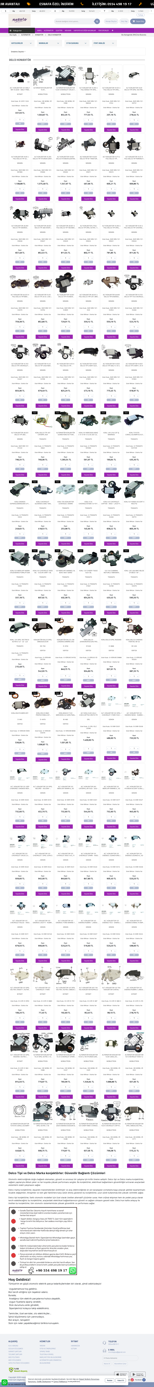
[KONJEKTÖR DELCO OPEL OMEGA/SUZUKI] (42, 627)
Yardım (42, 1345)
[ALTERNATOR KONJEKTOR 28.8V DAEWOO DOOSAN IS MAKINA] (65, 1111)
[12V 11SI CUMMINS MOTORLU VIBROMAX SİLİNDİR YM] (111, 558)
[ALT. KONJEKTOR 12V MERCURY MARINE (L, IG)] (111, 774)
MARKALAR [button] (43, 43)
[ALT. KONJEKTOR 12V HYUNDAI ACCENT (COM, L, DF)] (134, 774)
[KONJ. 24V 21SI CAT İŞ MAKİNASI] (111, 420)
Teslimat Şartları (15, 1354)
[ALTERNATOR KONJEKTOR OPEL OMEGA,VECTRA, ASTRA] (134, 1111)
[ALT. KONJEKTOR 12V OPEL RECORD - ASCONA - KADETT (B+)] (42, 774)
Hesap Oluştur (111, 21)
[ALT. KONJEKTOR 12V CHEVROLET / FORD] (42, 975)
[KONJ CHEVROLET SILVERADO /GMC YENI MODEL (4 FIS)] (42, 489)
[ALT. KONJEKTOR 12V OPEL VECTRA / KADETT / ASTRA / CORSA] (20, 975)
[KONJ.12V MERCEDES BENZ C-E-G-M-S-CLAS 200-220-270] (88, 420)
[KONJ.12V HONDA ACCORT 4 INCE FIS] (134, 489)
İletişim (74, 1348)
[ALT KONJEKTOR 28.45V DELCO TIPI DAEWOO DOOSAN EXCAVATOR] (111, 282)
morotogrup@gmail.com (117, 1352)
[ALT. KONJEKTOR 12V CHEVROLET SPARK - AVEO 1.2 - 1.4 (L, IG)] (88, 841)
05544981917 (113, 1344)
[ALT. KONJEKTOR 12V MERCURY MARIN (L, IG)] (65, 774)
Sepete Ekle (20, 129)
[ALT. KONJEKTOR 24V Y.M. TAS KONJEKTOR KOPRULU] (88, 975)
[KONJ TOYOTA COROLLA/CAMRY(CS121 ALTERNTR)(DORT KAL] (134, 420)
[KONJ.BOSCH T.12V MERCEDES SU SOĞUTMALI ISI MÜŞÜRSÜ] (65, 700)
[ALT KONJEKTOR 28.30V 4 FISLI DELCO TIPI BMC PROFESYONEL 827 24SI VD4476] (20, 282)
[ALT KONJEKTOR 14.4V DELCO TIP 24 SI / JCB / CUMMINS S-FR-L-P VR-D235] (42, 282)
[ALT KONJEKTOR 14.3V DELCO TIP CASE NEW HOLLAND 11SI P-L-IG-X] (42, 351)
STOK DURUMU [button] (72, 43)
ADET (43, 124)
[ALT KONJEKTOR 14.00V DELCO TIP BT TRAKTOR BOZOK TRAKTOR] (88, 144)
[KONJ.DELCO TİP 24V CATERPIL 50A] (42, 420)
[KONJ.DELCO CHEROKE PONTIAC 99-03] (134, 627)
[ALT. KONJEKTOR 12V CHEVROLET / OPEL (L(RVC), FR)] (42, 841)
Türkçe (140, 15)
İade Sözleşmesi (14, 1360)
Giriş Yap (124, 21)
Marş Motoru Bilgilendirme (50, 1357)
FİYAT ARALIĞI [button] (99, 43)
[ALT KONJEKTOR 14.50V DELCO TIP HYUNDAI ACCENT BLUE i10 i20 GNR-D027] (65, 282)
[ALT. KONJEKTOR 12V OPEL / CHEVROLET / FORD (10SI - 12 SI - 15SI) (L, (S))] (111, 700)
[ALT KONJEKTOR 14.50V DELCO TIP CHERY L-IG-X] (134, 351)
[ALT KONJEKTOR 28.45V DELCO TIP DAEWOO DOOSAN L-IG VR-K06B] (20, 213)
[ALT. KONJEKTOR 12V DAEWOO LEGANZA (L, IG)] (134, 841)
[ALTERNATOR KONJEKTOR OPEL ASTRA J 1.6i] (42, 1111)
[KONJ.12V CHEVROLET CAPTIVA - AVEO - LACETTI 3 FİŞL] (111, 489)
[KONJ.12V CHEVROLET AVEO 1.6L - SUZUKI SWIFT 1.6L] (42, 558)
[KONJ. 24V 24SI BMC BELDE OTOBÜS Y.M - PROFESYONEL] (134, 558)
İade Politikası (13, 1357)
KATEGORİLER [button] (17, 43)
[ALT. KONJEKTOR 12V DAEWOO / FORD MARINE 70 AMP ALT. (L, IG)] (65, 908)
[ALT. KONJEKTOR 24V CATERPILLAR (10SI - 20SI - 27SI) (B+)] (88, 774)
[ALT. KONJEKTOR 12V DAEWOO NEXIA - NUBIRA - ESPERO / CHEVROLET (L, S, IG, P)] (134, 700)
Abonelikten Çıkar (120, 1364)
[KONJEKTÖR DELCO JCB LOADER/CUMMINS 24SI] (65, 627)
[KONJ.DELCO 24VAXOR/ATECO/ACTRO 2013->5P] (88, 627)
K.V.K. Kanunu (13, 1345)
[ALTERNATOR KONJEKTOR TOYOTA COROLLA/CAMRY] (20, 1111)
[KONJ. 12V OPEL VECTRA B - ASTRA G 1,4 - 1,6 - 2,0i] (20, 627)
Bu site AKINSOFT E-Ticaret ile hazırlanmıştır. (25, 1384)
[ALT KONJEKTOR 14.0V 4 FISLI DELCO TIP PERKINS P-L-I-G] (134, 144)
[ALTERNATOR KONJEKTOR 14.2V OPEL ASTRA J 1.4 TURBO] (42, 1042)
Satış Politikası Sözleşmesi (18, 1363)
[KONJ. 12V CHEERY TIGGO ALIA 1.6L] (88, 558)
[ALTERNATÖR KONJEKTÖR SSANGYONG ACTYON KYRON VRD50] (65, 420)
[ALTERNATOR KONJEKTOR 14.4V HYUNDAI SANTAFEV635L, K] (42, 75)
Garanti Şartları (15, 1351)
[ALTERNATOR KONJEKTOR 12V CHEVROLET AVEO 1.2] (134, 1042)
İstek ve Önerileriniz (48, 1348)
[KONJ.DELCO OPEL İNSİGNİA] (111, 627)
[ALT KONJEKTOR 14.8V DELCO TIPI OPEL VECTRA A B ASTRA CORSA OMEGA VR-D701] (134, 75)
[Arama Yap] (97, 21)
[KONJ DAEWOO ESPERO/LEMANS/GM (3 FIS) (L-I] (20, 489)
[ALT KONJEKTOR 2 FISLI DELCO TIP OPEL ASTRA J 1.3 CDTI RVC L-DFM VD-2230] (88, 213)
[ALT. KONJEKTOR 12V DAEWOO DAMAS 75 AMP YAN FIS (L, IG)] (134, 908)
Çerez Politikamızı (60, 1381)
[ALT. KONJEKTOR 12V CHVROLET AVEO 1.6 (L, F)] (65, 841)
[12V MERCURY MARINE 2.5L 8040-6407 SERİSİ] (65, 558)
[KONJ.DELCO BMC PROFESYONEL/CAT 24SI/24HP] (42, 700)
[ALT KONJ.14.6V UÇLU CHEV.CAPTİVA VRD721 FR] (88, 700)
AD (20, 123)
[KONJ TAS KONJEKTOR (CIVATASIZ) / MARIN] (65, 489)
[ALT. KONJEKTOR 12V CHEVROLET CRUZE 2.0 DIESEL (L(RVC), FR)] (20, 841)
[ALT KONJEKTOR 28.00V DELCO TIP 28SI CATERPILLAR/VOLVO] (20, 420)
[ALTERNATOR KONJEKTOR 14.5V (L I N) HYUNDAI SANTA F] (88, 1042)
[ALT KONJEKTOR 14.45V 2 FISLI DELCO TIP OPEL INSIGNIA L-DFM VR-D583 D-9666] (111, 213)
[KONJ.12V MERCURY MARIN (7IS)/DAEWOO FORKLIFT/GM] (20, 558)
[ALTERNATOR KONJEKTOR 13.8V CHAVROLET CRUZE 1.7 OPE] (65, 75)
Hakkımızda (75, 1345)
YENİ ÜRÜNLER (103, 30)
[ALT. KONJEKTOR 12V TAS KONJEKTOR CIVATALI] (111, 975)
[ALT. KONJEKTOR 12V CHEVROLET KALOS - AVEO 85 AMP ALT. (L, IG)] (20, 908)
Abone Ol (107, 1364)
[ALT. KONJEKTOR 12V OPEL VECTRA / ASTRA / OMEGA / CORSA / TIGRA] (65, 975)
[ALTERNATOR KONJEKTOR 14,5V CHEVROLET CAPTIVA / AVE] (111, 1111)
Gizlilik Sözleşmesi (15, 1348)
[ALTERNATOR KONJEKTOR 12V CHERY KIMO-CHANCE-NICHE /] (88, 1111)
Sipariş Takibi (45, 1351)
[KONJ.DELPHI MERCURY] (20, 700)
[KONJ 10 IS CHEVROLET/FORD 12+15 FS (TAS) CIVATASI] (88, 489)
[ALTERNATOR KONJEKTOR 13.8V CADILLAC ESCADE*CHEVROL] (111, 1042)
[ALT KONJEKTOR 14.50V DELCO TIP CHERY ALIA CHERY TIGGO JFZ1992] (88, 351)
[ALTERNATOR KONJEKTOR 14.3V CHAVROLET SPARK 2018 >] (65, 1042)
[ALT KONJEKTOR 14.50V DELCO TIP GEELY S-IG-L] (111, 351)
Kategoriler (17, 30)
